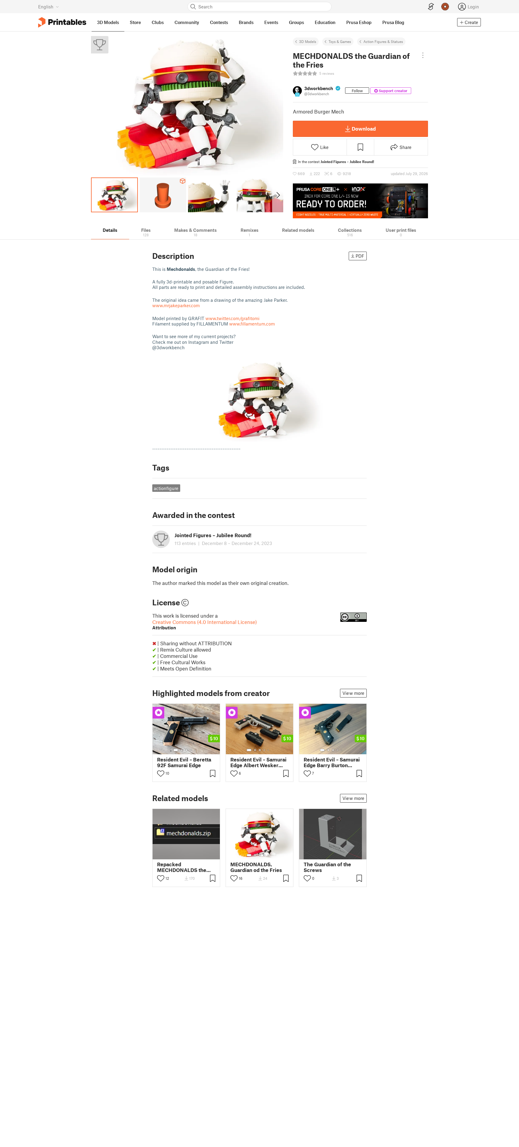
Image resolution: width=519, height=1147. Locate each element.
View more (353, 693)
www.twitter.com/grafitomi (232, 318)
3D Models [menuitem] (108, 22)
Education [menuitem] (325, 22)
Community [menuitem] (187, 22)
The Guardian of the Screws (327, 867)
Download (364, 129)
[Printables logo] (62, 22)
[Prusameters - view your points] (445, 7)
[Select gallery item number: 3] (186, 750)
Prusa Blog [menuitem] (393, 22)
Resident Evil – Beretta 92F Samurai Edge (184, 762)
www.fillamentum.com (252, 323)
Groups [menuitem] (296, 22)
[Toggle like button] (160, 773)
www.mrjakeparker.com (176, 305)
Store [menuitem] (135, 22)
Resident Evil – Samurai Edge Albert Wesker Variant (258, 762)
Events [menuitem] (271, 22)
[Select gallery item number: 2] (182, 750)
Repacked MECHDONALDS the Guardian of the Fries (182, 867)
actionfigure (166, 488)
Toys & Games (340, 41)
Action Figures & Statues (383, 41)
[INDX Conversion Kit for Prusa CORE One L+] (360, 200)
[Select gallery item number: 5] (195, 750)
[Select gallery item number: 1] (175, 750)
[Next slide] (277, 194)
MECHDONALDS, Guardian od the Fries (256, 867)
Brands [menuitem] (246, 22)
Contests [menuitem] (219, 22)
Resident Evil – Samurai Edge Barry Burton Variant (332, 762)
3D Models (307, 41)
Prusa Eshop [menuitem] (359, 22)
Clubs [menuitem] (158, 22)
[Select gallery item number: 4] (191, 750)
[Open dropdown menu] (423, 55)
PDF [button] (360, 256)
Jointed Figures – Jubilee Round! (347, 161)
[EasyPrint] (431, 7)
